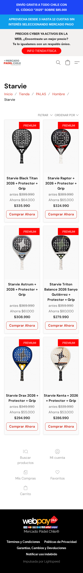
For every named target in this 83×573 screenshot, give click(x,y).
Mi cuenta (57, 457)
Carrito (25, 494)
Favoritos (57, 478)
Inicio (8, 94)
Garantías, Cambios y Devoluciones (41, 548)
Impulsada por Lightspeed (41, 561)
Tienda (24, 94)
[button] (41, 51)
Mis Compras (25, 478)
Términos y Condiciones (23, 542)
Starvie (9, 99)
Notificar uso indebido (41, 554)
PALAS (41, 94)
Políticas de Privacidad (60, 542)
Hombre (58, 94)
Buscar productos (25, 460)
